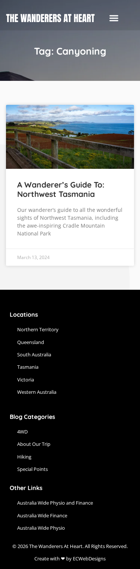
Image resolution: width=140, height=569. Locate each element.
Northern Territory (38, 329)
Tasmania (27, 366)
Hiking (24, 456)
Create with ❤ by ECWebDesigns (70, 558)
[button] (113, 18)
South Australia (34, 354)
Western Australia (36, 392)
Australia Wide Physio (41, 527)
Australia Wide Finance (42, 515)
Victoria (25, 379)
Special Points (32, 469)
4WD (22, 431)
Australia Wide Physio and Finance (55, 502)
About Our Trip (33, 444)
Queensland (30, 342)
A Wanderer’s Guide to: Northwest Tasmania (61, 189)
